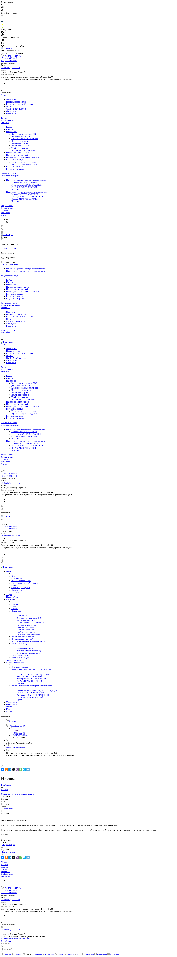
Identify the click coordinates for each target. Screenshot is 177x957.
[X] (13, 769)
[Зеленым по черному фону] (2, 27)
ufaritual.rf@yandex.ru (10, 67)
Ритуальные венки (14, 167)
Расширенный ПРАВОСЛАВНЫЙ (26, 185)
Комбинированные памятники (24, 139)
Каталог (4, 864)
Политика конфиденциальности (15, 939)
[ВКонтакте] (7, 219)
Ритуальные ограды (15, 169)
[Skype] (24, 769)
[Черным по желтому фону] (2, 24)
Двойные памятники (20, 136)
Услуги (4, 118)
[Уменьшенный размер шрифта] (2, 4)
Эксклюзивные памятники (23, 150)
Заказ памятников (9, 173)
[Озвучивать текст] (2, 40)
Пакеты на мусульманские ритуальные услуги (27, 192)
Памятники (11, 132)
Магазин (5, 122)
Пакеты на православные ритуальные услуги (26, 180)
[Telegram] (28, 769)
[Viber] (17, 769)
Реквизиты (11, 113)
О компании (11, 99)
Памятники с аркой (20, 143)
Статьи (4, 215)
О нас (3, 95)
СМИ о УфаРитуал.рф (16, 109)
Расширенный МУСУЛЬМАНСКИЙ (27, 196)
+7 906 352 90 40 (8, 249)
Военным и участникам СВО (24, 134)
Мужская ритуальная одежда (24, 164)
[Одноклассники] (6, 769)
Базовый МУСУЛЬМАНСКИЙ (25, 194)
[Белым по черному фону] (2, 19)
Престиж (15, 189)
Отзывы (9, 106)
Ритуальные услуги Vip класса (19, 104)
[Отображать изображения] (2, 32)
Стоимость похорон (10, 176)
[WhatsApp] (20, 769)
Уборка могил (7, 206)
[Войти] (2, 230)
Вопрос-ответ (7, 208)
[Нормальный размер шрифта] (3, 7)
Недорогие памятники (21, 141)
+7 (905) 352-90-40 (13, 56)
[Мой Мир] (9, 769)
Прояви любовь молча (16, 102)
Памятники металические (17, 153)
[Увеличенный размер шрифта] (3, 10)
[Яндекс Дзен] (7, 222)
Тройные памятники (20, 148)
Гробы (9, 127)
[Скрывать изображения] (2, 35)
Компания (5, 871)
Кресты (9, 129)
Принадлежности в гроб (17, 155)
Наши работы (7, 120)
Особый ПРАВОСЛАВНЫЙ (24, 187)
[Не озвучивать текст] (2, 44)
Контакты (5, 213)
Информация (7, 874)
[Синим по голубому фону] (2, 21)
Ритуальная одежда (15, 160)
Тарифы (4, 867)
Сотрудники (11, 111)
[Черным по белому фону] (2, 16)
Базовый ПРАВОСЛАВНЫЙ (24, 182)
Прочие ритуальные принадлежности (23, 157)
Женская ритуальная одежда (23, 162)
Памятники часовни (20, 146)
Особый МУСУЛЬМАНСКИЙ (24, 199)
